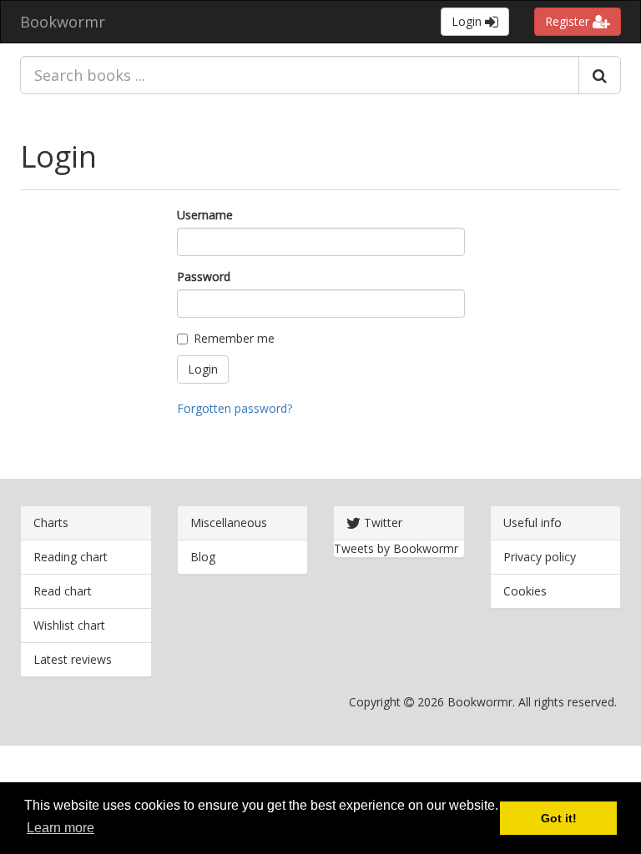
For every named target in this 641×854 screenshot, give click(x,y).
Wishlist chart (69, 625)
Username (205, 215)
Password (203, 276)
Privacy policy (539, 557)
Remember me (234, 338)
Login (468, 21)
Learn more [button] (60, 828)
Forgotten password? (234, 408)
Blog (202, 557)
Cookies (525, 591)
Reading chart (70, 557)
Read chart (62, 591)
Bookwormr (62, 22)
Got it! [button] (559, 818)
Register (569, 21)
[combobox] (299, 75)
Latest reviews (72, 659)
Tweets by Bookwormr (396, 548)
